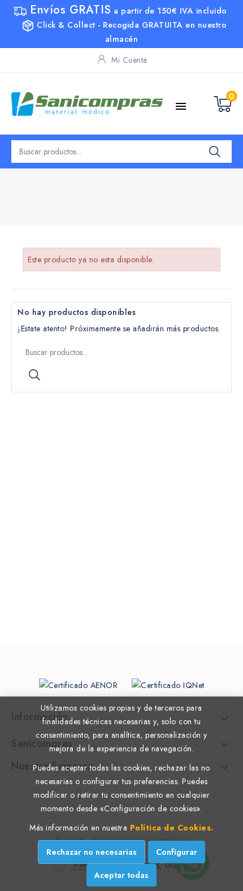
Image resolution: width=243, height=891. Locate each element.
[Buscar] (215, 151)
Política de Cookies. (172, 827)
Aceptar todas (121, 875)
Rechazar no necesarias (91, 852)
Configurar (176, 852)
